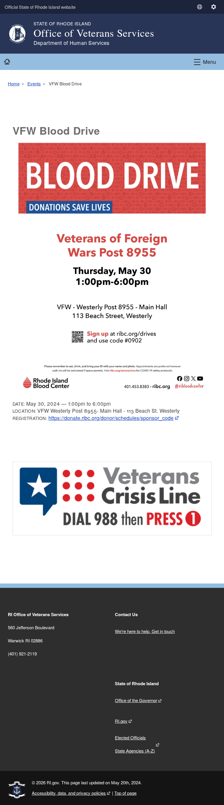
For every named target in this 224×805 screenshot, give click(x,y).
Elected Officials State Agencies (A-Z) (135, 744)
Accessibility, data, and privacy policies (69, 793)
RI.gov (121, 721)
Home (14, 84)
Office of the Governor (136, 700)
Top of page (125, 793)
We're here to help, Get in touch (145, 631)
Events (34, 84)
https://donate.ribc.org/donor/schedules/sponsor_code (111, 417)
